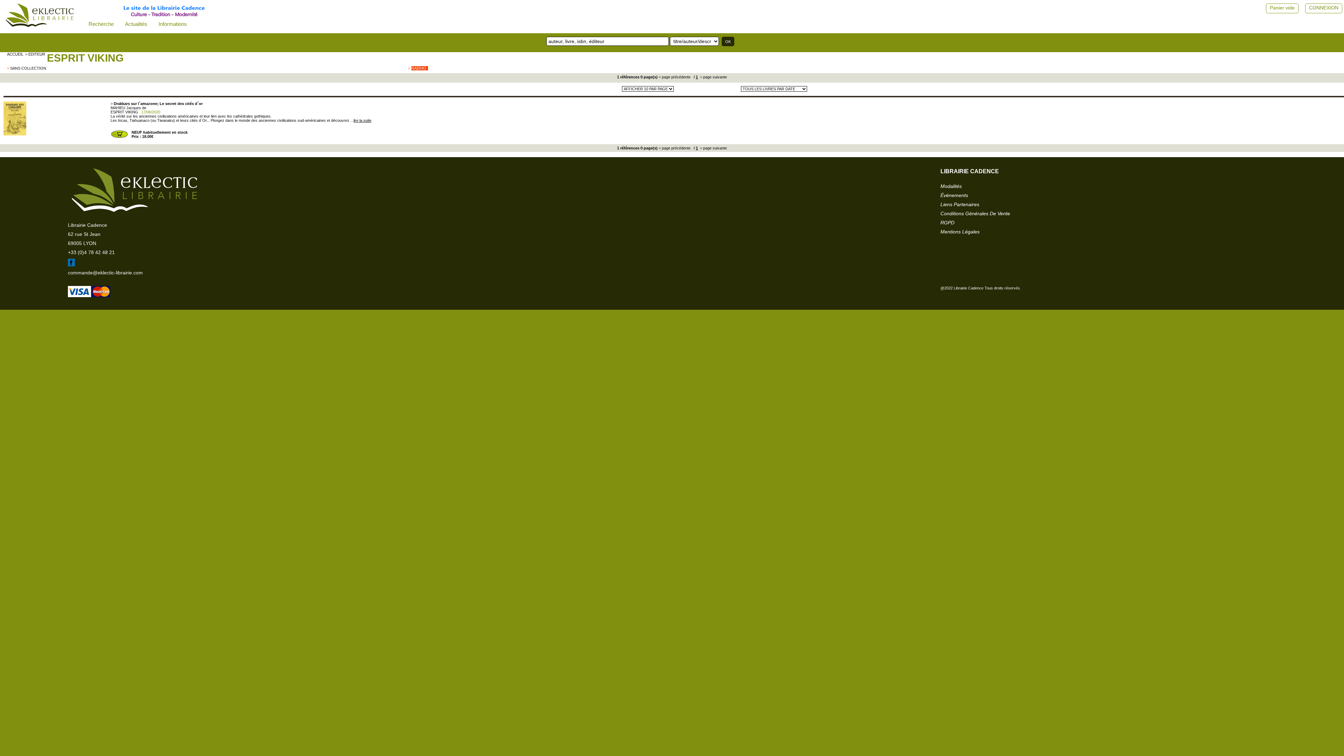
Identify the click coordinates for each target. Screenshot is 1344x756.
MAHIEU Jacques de (128, 108)
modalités (951, 186)
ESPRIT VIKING (85, 58)
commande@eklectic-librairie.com (105, 272)
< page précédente (675, 77)
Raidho (418, 68)
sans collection (28, 68)
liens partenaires (959, 204)
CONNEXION (1323, 7)
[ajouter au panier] (119, 137)
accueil (15, 54)
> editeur (35, 54)
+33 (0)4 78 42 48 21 (91, 252)
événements (954, 195)
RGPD (947, 222)
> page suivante (713, 77)
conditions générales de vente (975, 213)
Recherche (101, 24)
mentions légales (960, 231)
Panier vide (1282, 7)
